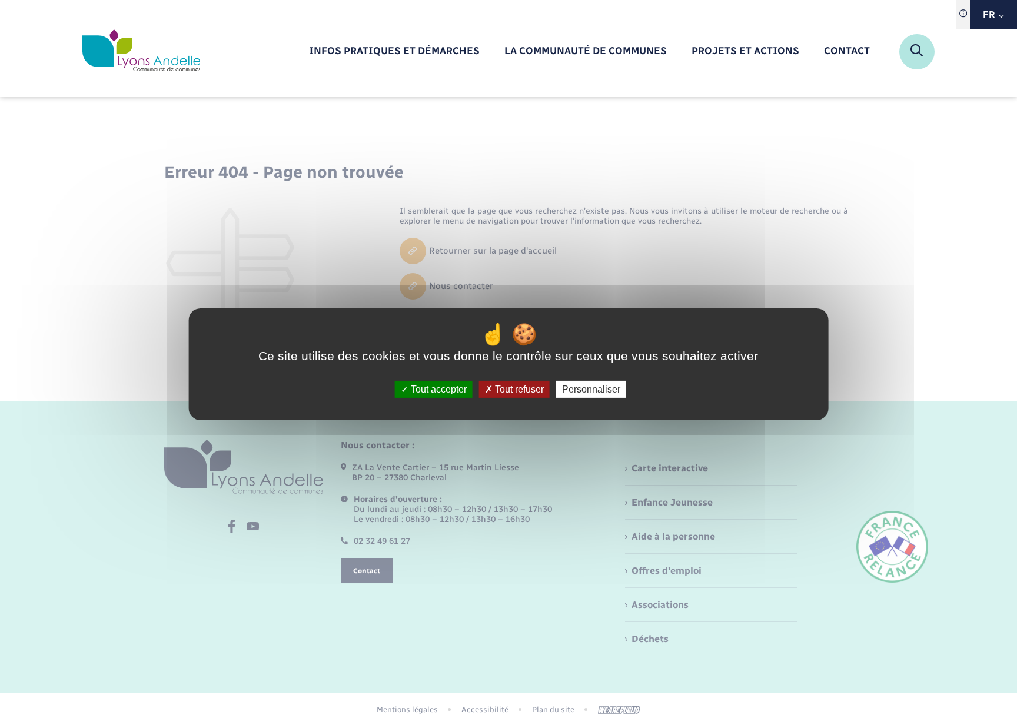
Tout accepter (437, 389)
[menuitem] (394, 51)
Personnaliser (591, 389)
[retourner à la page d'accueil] (141, 51)
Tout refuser (518, 389)
